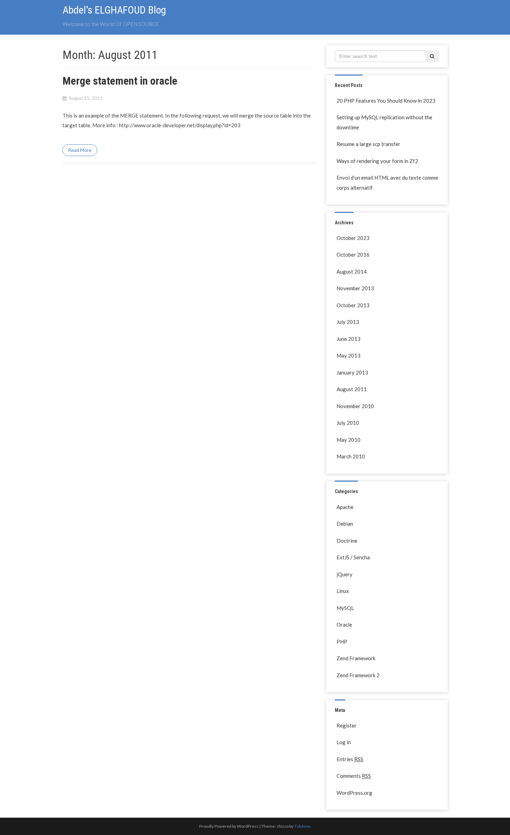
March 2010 (351, 456)
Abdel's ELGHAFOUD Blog (114, 10)
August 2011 (352, 389)
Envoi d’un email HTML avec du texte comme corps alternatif (387, 182)
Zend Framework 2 (358, 675)
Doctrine (347, 540)
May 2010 (348, 440)
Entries (350, 759)
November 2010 (355, 406)
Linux (343, 591)
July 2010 (348, 423)
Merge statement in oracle (119, 81)
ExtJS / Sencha (353, 557)
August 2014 (352, 271)
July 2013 (348, 322)
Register (347, 725)
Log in (344, 742)
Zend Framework (356, 658)
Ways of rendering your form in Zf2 (377, 161)
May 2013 (348, 355)
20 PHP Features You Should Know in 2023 (386, 100)
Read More (80, 150)
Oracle (344, 624)
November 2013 (355, 288)
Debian (345, 523)
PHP (342, 641)
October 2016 (353, 254)
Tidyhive (302, 826)
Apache (345, 507)
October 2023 (353, 238)
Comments (354, 776)
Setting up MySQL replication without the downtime (384, 122)
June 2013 (348, 339)
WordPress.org (354, 793)
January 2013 (352, 372)
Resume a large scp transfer (368, 144)
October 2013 (353, 305)
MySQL (345, 608)
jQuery (344, 574)
